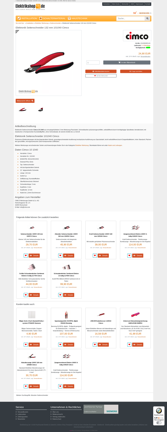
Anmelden (106, 4)
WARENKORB (144, 13)
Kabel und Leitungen (115, 145)
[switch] (158, 422)
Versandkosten (145, 56)
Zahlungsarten (22, 417)
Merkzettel (125, 4)
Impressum (139, 4)
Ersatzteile (92, 425)
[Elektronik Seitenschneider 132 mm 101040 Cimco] (49, 95)
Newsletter (21, 419)
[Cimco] (137, 35)
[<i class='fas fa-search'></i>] (147, 18)
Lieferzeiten (21, 414)
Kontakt (147, 4)
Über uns (55, 412)
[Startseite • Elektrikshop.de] (37, 7)
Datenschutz (56, 419)
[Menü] (163, 407)
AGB (132, 4)
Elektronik (100, 425)
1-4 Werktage (145, 45)
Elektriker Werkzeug (82, 145)
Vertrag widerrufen (58, 417)
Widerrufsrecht (57, 414)
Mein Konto (116, 4)
